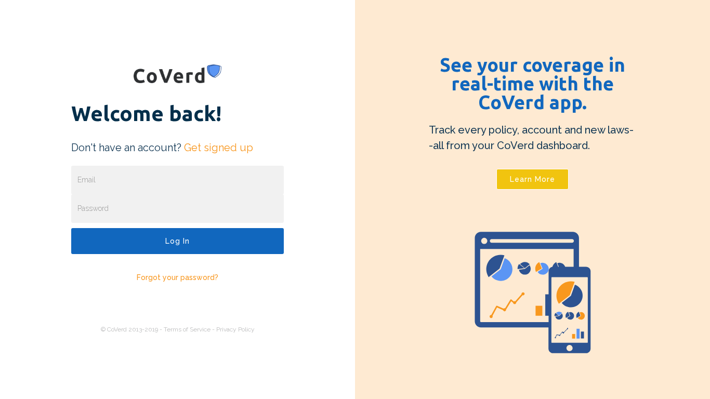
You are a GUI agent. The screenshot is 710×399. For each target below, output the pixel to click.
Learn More (532, 179)
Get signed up (218, 147)
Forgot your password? (177, 277)
